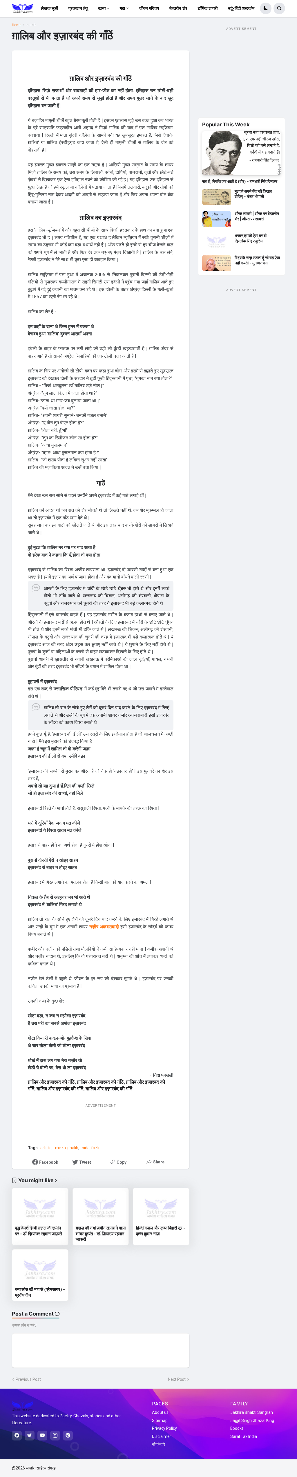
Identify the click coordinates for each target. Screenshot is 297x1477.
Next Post (177, 1379)
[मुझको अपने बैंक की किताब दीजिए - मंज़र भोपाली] (216, 197)
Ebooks (237, 1428)
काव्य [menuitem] (102, 8)
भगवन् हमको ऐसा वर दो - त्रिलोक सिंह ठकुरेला (252, 238)
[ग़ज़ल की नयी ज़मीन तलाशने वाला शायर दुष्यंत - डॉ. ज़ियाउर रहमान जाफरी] (101, 1206)
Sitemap (160, 1420)
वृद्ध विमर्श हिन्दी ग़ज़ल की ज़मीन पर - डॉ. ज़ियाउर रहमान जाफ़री (38, 1230)
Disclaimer (161, 1436)
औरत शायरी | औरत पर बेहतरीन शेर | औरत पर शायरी (257, 216)
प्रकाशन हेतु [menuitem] (78, 8)
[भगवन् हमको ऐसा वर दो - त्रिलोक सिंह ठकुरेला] (216, 241)
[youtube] (42, 1435)
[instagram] (55, 1435)
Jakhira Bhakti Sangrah (251, 1412)
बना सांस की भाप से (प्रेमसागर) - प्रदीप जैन (40, 1292)
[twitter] (30, 1435)
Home (16, 25)
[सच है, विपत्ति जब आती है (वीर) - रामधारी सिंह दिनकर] (241, 153)
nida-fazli (90, 1147)
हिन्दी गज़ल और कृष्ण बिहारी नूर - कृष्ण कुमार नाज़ (160, 1230)
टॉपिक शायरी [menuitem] (208, 8)
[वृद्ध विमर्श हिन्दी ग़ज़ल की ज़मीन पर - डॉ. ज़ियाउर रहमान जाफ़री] (40, 1206)
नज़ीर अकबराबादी (104, 927)
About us (160, 1412)
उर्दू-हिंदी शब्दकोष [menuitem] (241, 8)
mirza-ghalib (66, 1147)
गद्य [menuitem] (122, 8)
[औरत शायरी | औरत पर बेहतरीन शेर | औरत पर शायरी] (216, 219)
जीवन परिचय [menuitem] (149, 8)
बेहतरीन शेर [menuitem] (178, 8)
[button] (265, 8)
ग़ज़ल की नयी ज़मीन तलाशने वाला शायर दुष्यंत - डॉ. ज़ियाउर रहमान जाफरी (101, 1233)
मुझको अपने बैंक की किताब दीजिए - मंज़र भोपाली (253, 194)
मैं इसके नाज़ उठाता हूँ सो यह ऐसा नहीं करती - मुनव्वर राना (257, 260)
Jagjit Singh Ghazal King (252, 1420)
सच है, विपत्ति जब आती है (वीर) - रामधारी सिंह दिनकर (239, 181)
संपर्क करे (158, 1444)
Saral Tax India (243, 1436)
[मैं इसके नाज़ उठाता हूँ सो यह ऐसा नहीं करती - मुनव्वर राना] (216, 263)
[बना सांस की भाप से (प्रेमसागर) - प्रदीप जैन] (40, 1268)
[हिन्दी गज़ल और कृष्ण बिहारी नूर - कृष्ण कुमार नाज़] (161, 1206)
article (31, 25)
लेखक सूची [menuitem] (49, 8)
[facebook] (17, 1435)
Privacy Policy (164, 1428)
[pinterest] (68, 1435)
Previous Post (28, 1379)
